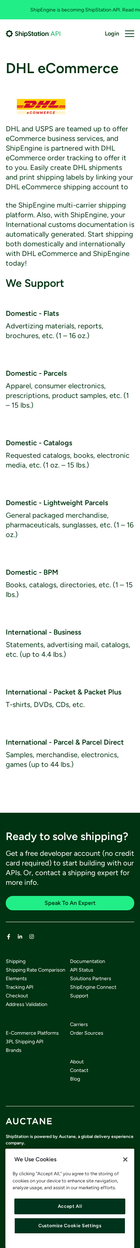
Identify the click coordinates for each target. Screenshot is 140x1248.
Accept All (70, 1206)
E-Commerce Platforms (32, 1033)
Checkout (17, 996)
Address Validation (26, 1004)
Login (112, 33)
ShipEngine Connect (93, 987)
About (77, 1062)
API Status (81, 970)
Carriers (79, 1024)
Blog (75, 1079)
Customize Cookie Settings (69, 1225)
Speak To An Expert (70, 903)
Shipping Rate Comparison (35, 970)
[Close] (125, 1159)
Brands (14, 1050)
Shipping (15, 961)
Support (79, 996)
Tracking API (19, 987)
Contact (79, 1070)
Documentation (87, 961)
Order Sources (86, 1033)
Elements (16, 979)
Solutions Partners (90, 979)
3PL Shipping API (24, 1042)
